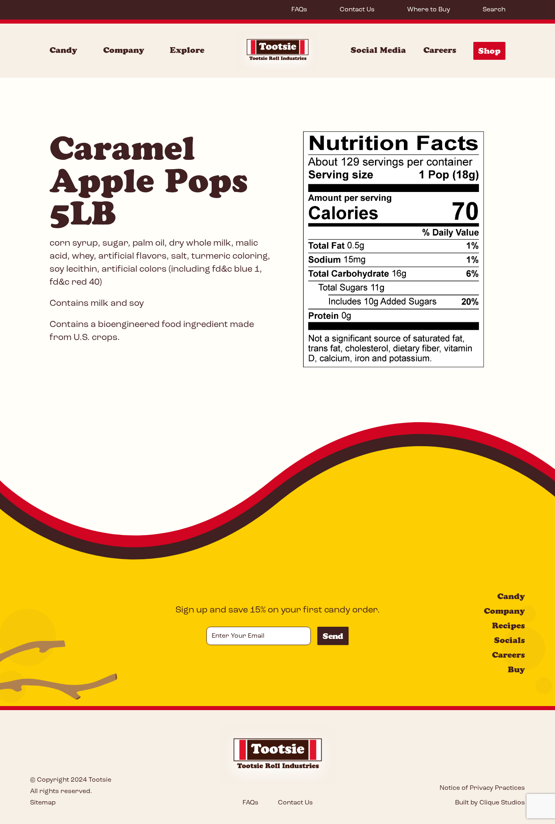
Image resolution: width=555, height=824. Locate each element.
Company (123, 50)
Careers (439, 50)
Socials (509, 640)
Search (494, 10)
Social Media (378, 50)
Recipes (508, 625)
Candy (63, 50)
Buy (516, 669)
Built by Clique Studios (490, 803)
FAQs (299, 10)
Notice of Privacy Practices (482, 788)
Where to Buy (428, 10)
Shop (489, 51)
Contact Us (357, 10)
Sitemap (43, 803)
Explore (187, 50)
